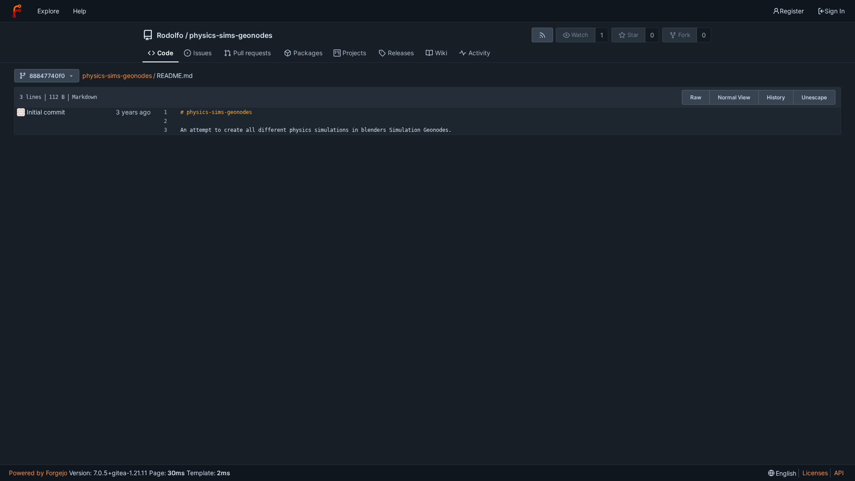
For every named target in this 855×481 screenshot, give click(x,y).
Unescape (814, 97)
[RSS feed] (542, 35)
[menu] (782, 473)
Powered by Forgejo (38, 473)
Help (79, 11)
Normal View (734, 97)
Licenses (815, 473)
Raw (695, 97)
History (776, 97)
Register (792, 11)
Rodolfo (170, 35)
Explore (48, 11)
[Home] (16, 11)
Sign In (835, 11)
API (839, 473)
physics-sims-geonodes (231, 35)
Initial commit (46, 112)
